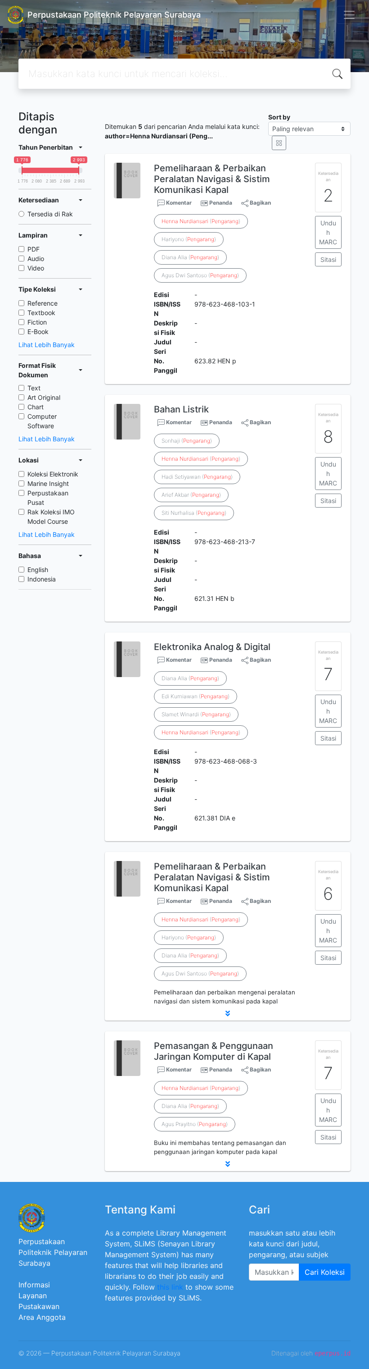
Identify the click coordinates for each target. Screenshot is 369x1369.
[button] (228, 1013)
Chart (35, 407)
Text (33, 388)
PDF (33, 249)
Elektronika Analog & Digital (212, 646)
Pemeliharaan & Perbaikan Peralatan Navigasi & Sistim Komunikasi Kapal (212, 179)
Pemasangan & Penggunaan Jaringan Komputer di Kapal (213, 1051)
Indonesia (41, 579)
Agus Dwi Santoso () (200, 275)
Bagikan (259, 202)
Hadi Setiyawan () (197, 476)
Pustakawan (38, 1306)
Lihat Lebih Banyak (46, 344)
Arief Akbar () (191, 494)
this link (170, 1286)
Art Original (43, 397)
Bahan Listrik (181, 409)
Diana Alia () (190, 257)
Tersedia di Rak (50, 214)
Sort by (279, 117)
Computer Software (42, 421)
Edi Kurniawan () (196, 696)
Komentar (178, 202)
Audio (35, 258)
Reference (42, 303)
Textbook (41, 312)
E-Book (38, 331)
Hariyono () (189, 239)
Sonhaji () (187, 440)
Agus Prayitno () (195, 1124)
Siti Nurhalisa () (194, 512)
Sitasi (328, 259)
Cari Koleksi (325, 1272)
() (201, 221)
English (37, 569)
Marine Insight (48, 483)
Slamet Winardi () (196, 714)
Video (35, 268)
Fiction (37, 322)
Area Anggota (42, 1317)
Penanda (220, 202)
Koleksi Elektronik (52, 474)
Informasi (34, 1284)
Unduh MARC (328, 232)
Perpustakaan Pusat (47, 497)
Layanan (32, 1295)
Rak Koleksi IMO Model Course (51, 516)
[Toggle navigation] (349, 15)
